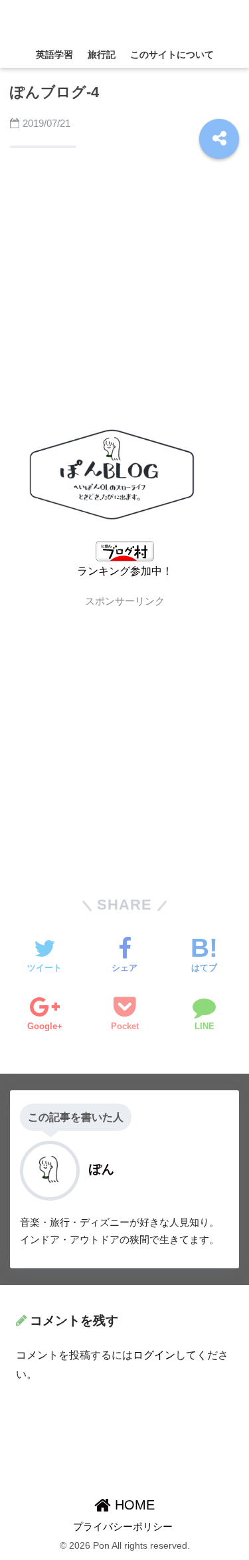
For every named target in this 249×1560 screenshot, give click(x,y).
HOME (133, 1505)
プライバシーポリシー (123, 1526)
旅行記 (102, 54)
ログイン (154, 1355)
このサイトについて (172, 54)
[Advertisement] (124, 290)
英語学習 (54, 54)
